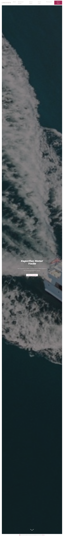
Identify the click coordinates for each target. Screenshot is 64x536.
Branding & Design (20, 2)
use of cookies (39, 535)
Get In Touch (58, 2)
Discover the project (32, 275)
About (14, 2)
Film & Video (39, 2)
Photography (49, 2)
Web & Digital (30, 2)
